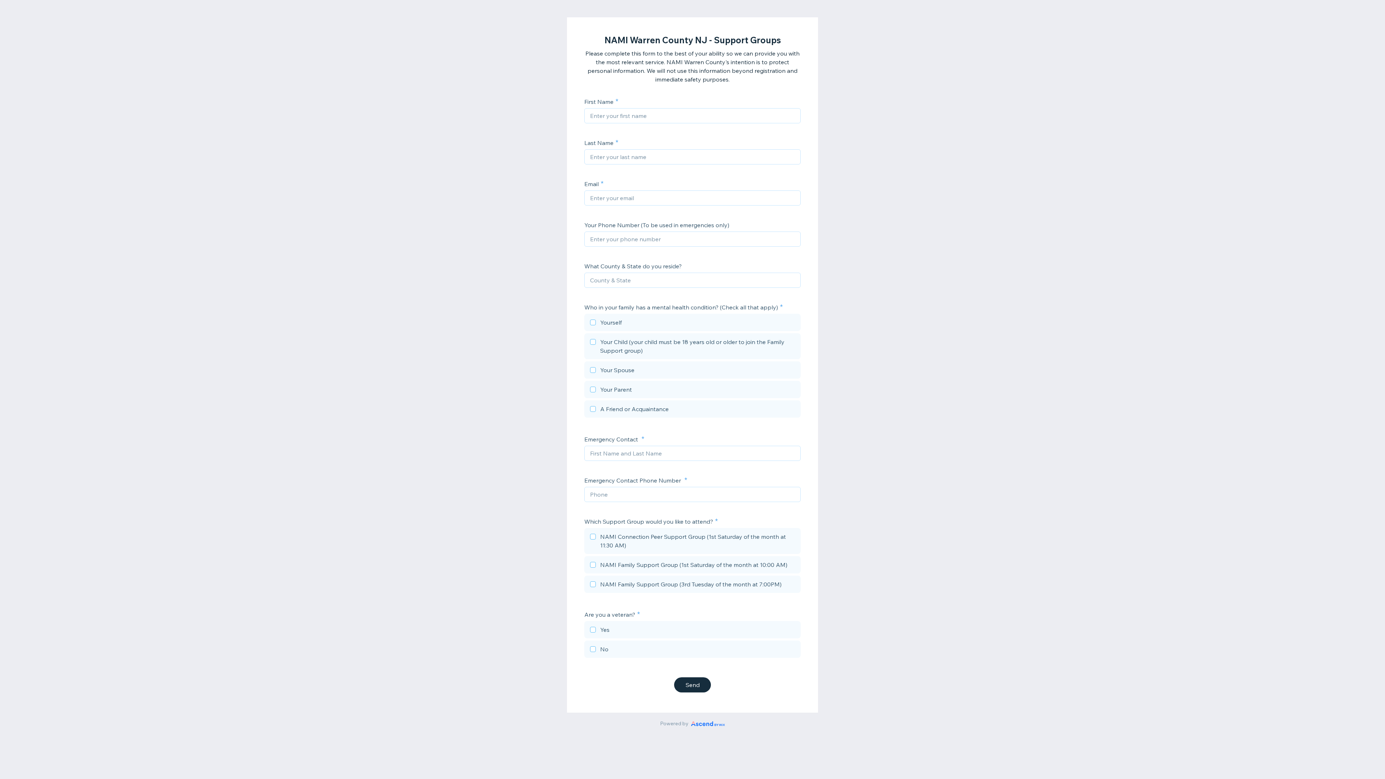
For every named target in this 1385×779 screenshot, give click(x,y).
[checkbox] (692, 323)
